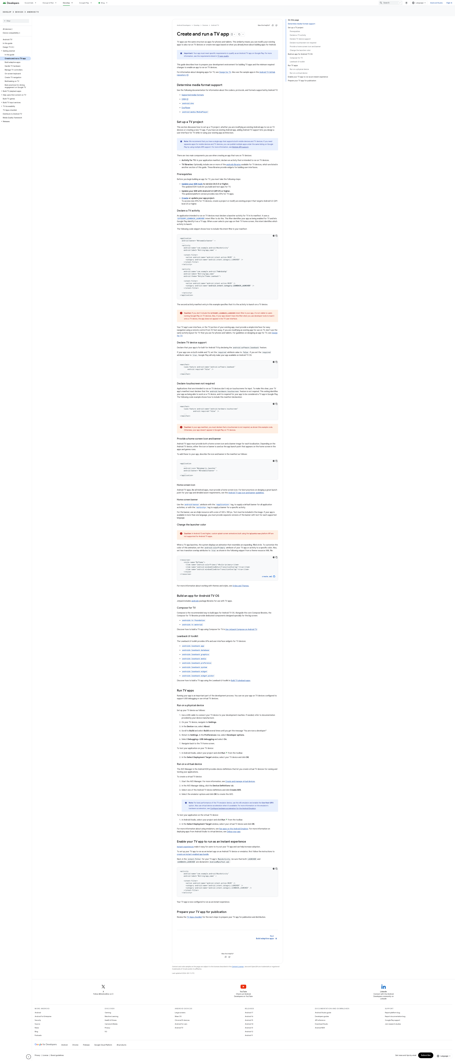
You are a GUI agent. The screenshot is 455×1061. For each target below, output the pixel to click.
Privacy (107, 1028)
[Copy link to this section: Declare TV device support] (209, 342)
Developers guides (322, 1016)
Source (37, 1024)
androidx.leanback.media (194, 659)
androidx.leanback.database (195, 650)
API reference (320, 1020)
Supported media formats (193, 95)
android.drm (187, 103)
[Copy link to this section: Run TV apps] (196, 690)
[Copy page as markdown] (239, 34)
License (45, 1055)
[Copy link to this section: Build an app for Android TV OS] (221, 596)
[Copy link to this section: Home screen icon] (197, 485)
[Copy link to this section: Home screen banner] (200, 499)
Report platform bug (392, 1013)
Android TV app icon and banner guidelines (246, 493)
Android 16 (249, 1016)
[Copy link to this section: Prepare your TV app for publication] (228, 912)
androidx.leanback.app (193, 646)
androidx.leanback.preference (196, 663)
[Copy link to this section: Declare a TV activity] (202, 210)
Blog (103, 3)
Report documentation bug (395, 1016)
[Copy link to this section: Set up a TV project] (205, 122)
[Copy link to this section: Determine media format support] (224, 85)
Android (38, 1013)
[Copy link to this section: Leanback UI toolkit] (200, 636)
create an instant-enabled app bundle (193, 854)
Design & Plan (48, 3)
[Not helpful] (276, 25)
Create (185, 198)
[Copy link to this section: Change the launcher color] (208, 524)
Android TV (33, 12)
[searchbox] (16, 21)
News (37, 1028)
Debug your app (233, 831)
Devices (19, 12)
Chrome (75, 1045)
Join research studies (393, 1024)
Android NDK (320, 1028)
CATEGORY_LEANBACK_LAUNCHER (190, 218)
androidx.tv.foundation (193, 620)
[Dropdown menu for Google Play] (92, 3)
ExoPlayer (186, 108)
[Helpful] (273, 25)
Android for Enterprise (43, 1016)
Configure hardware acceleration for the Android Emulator (233, 808)
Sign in (449, 3)
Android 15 (249, 1020)
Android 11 (249, 1035)
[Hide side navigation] (28, 1056)
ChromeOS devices (182, 1020)
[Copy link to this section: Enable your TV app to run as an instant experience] (248, 841)
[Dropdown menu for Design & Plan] (57, 3)
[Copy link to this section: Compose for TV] (198, 608)
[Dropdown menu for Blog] (108, 3)
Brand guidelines (57, 1055)
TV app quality (223, 56)
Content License (238, 967)
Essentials (29, 3)
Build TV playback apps (240, 680)
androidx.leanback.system (194, 667)
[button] (15, 51)
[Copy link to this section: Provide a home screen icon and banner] (223, 438)
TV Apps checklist (194, 917)
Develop (66, 3)
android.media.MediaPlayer (195, 112)
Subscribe (426, 1055)
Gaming (108, 1013)
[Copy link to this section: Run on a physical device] (206, 705)
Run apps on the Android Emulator (233, 829)
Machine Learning (111, 1016)
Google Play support (392, 1020)
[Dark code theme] (273, 235)
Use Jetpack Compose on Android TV (241, 629)
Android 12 (249, 1031)
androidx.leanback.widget (194, 671)
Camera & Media (111, 1024)
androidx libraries (233, 164)
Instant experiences (185, 847)
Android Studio (436, 3)
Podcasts (38, 1035)
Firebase (86, 1045)
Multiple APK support (240, 147)
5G (106, 1031)
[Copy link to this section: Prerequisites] (194, 174)
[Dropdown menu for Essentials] (36, 3)
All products (121, 1045)
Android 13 (249, 1028)
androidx (195, 601)
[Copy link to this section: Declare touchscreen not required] (217, 383)
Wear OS (178, 1016)
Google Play (84, 3)
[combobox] (390, 3)
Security (38, 1020)
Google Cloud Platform (103, 1045)
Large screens (180, 1013)
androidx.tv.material (192, 625)
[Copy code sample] (276, 235)
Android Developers (184, 25)
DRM (184, 99)
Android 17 (249, 1013)
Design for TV (225, 72)
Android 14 (249, 1024)
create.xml (267, 576)
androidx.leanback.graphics (195, 654)
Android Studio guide (323, 1013)
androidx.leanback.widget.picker (198, 676)
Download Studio (321, 1024)
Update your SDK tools (192, 184)
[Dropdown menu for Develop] (73, 3)
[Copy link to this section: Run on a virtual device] (204, 764)
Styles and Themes (241, 586)
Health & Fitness (110, 1020)
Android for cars (181, 1024)
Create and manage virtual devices (240, 781)
